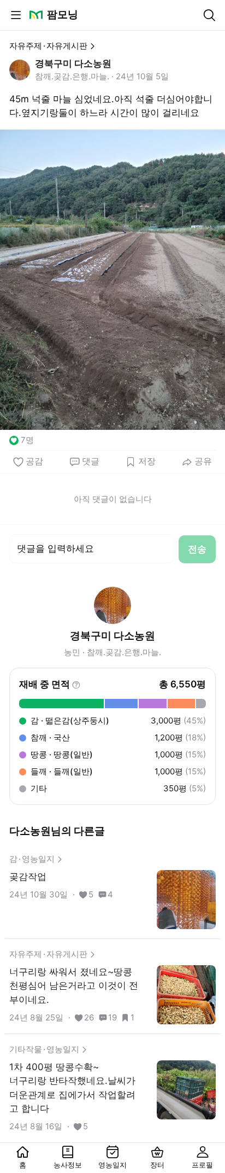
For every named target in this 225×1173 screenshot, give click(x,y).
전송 (197, 549)
